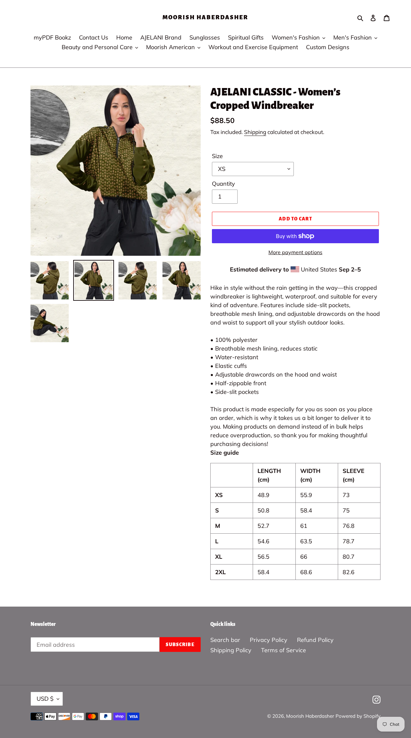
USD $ (45, 698)
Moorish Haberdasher (205, 17)
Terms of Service (283, 650)
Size (217, 156)
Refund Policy (315, 640)
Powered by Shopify (358, 716)
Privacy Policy (268, 640)
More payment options (295, 252)
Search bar (225, 640)
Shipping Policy (230, 650)
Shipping (255, 132)
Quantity (223, 183)
